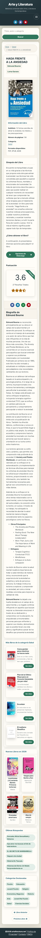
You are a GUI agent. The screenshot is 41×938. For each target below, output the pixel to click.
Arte (8, 899)
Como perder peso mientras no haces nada (23, 651)
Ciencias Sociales (22, 903)
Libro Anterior (21, 912)
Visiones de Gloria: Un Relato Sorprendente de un (18, 867)
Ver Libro (28, 666)
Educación (20, 884)
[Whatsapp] (23, 305)
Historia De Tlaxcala (14, 861)
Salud (14, 47)
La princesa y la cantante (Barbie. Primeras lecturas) (13, 782)
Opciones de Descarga (20, 255)
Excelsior (21, 704)
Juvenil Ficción (13, 889)
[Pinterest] (25, 22)
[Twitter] (15, 22)
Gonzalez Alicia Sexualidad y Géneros (18, 837)
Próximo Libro (19, 919)
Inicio (7, 47)
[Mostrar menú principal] (36, 17)
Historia (31, 894)
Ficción (10, 884)
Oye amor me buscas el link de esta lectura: (19, 845)
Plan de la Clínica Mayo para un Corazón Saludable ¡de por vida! (25, 678)
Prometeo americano (13, 816)
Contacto (22, 934)
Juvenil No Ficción (21, 899)
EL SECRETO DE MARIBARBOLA (19, 851)
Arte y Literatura (20, 4)
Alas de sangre (28, 816)
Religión (25, 889)
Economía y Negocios (15, 894)
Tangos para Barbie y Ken (28, 777)
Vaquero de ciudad (14, 856)
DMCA (29, 934)
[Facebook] (20, 22)
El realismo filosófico (21, 728)
